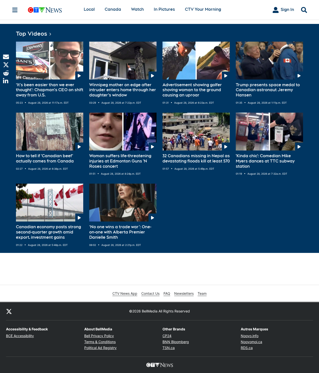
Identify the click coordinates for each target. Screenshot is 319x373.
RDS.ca (247, 348)
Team (202, 293)
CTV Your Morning (203, 9)
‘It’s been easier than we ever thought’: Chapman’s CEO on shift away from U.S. (49, 90)
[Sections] (15, 10)
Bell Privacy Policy (99, 336)
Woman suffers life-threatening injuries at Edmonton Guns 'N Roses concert (120, 161)
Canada (113, 9)
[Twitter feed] (9, 311)
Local (89, 9)
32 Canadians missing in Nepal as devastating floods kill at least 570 (196, 158)
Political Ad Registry (100, 348)
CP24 (166, 336)
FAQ (166, 293)
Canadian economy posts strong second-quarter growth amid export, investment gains (48, 232)
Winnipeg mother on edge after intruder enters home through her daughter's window (122, 90)
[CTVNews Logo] (52, 10)
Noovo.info (249, 336)
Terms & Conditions (100, 342)
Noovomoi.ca (251, 342)
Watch (137, 9)
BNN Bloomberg (175, 342)
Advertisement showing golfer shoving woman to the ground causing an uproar (192, 90)
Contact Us (150, 293)
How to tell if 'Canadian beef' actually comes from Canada (45, 158)
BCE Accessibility (20, 336)
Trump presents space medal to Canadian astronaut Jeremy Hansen (268, 90)
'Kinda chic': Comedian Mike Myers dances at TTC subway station (265, 161)
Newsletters (184, 293)
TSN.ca (168, 348)
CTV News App (124, 293)
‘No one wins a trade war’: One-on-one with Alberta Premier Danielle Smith (120, 232)
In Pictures (164, 9)
